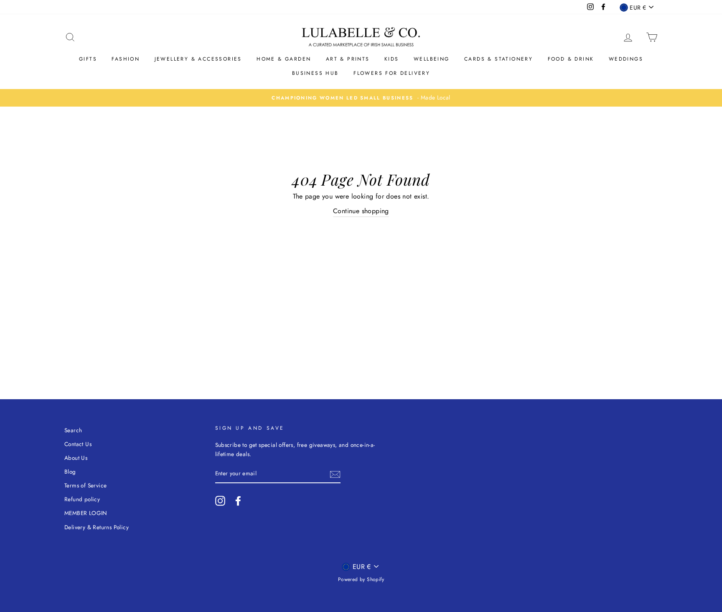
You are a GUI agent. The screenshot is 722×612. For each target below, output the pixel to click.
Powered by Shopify (361, 579)
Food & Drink (571, 59)
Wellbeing (432, 59)
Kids (391, 59)
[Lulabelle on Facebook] (238, 501)
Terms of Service (85, 485)
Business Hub (315, 73)
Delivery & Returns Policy (96, 527)
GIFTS (88, 59)
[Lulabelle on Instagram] (220, 501)
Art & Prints (348, 59)
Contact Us (78, 444)
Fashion (126, 59)
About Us (75, 458)
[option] (361, 97)
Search (73, 430)
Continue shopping (361, 211)
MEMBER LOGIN (85, 513)
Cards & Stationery (498, 59)
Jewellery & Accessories (198, 59)
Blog (70, 471)
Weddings (626, 59)
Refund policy (82, 499)
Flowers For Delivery (391, 73)
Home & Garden (284, 59)
